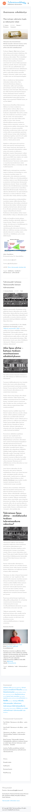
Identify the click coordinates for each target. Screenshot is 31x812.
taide (16, 666)
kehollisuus (21, 692)
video (4, 668)
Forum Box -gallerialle (12, 646)
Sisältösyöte (6, 765)
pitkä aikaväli (15, 272)
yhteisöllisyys (5, 712)
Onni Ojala (19, 644)
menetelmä (16, 696)
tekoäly (21, 701)
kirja (12, 694)
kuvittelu (4, 696)
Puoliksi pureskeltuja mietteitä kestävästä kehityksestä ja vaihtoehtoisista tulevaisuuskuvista (14, 750)
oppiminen (5, 698)
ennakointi (17, 271)
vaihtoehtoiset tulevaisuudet (13, 710)
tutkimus (18, 708)
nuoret (20, 696)
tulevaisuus (7, 706)
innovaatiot (17, 692)
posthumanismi (22, 698)
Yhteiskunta (6, 27)
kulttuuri (23, 694)
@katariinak (10, 661)
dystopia (24, 687)
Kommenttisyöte (7, 769)
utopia (26, 708)
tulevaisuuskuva (23, 666)
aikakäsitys (11, 271)
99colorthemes (15, 810)
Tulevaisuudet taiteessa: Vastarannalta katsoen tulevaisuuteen (12, 284)
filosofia (19, 690)
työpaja (22, 708)
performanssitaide (15, 698)
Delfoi (10, 687)
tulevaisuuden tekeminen (12, 703)
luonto (12, 696)
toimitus (6, 25)
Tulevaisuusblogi (16, 2)
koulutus (18, 694)
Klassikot (18, 25)
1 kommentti (13, 27)
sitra (26, 698)
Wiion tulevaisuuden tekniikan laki (17, 267)
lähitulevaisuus (7, 272)
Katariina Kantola (9, 291)
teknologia (15, 700)
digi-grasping (14, 687)
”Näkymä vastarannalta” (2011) (11, 328)
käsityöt (8, 696)
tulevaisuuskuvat (6, 708)
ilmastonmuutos (8, 692)
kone (14, 694)
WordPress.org (7, 772)
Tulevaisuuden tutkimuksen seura (11, 800)
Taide (21, 291)
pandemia (10, 698)
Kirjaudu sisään (7, 762)
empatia (5, 689)
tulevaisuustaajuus (12, 708)
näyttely (23, 696)
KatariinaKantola (12, 663)
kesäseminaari (8, 694)
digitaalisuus (19, 687)
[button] (28, 3)
